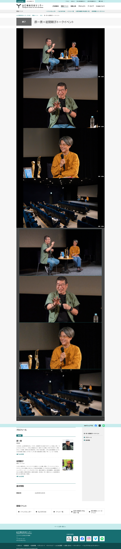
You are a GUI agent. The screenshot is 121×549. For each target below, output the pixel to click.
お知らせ (72, 1)
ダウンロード (41, 545)
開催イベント (64, 6)
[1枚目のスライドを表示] (60, 252)
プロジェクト (81, 6)
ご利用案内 (55, 6)
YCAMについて (100, 6)
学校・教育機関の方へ (81, 1)
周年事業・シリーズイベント (98, 11)
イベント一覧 (71, 11)
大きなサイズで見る (18, 419)
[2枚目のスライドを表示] (60, 299)
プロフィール (89, 437)
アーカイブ (91, 6)
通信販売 (26, 545)
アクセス (67, 1)
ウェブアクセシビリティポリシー (92, 545)
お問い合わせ (67, 545)
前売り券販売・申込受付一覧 (82, 11)
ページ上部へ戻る (60, 527)
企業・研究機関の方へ (91, 1)
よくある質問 (59, 545)
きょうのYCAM (20, 1)
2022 (41, 15)
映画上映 (73, 6)
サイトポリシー (77, 545)
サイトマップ (50, 545)
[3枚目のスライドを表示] (60, 345)
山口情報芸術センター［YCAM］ (23, 15)
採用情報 (33, 545)
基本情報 (88, 440)
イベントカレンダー (51, 11)
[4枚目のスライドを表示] (60, 392)
